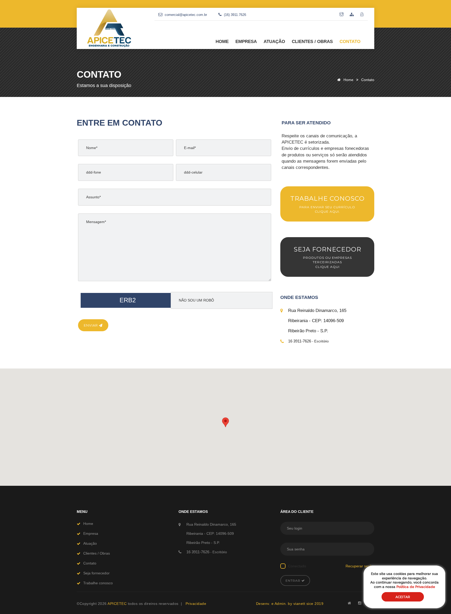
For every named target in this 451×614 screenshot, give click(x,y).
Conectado (297, 566)
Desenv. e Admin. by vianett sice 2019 (290, 603)
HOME (222, 41)
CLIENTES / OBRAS (312, 41)
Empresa (90, 533)
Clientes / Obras (96, 553)
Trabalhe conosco (98, 583)
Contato (89, 563)
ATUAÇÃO (274, 41)
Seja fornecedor (96, 573)
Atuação (90, 543)
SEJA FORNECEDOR (327, 257)
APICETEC (118, 603)
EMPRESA (246, 41)
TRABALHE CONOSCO (327, 204)
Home (347, 80)
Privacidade (196, 603)
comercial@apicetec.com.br (186, 15)
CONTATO (350, 41)
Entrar (293, 580)
